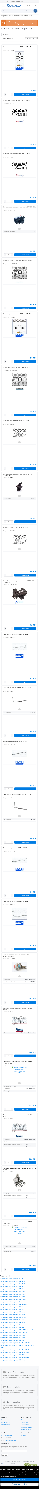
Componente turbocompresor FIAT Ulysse (13, 1360)
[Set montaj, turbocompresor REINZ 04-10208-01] (19, 272)
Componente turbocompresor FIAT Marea (12, 1314)
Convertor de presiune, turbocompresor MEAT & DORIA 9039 (17, 474)
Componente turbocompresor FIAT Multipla (13, 1317)
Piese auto (4, 1420)
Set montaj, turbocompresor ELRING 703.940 (16, 100)
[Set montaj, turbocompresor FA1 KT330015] (19, 433)
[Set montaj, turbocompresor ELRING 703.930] (19, 166)
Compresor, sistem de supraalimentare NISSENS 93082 (17, 1008)
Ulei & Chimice (5, 1422)
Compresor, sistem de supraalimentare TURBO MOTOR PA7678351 (17, 955)
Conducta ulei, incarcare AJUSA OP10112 (15, 848)
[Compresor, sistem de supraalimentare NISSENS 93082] (19, 1020)
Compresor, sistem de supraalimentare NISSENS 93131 (17, 1115)
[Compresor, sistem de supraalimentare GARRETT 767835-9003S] (19, 1073)
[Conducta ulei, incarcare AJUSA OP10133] (19, 913)
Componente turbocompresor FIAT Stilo (12, 1340)
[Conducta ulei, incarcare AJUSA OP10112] (19, 860)
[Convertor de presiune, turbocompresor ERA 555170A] (19, 219)
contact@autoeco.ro (17, 1)
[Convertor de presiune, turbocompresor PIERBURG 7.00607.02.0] (19, 593)
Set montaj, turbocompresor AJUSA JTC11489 (17, 314)
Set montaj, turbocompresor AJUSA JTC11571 (17, 47)
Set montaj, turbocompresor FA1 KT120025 (16, 527)
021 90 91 (5, 1)
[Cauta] (35, 11)
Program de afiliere (26, 1429)
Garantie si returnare (26, 1427)
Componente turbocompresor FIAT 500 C (12, 1281)
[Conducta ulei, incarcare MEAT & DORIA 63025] (19, 700)
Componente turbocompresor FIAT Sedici (12, 1337)
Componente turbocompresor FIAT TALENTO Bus (15, 1349)
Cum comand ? (25, 1422)
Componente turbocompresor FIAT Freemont (13, 1304)
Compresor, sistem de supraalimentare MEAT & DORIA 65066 (19, 1169)
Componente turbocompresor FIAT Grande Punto (15, 1307)
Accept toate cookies (19, 1479)
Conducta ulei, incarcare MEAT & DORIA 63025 (17, 687)
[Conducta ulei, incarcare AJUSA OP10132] (19, 646)
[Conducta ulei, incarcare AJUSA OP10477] (19, 753)
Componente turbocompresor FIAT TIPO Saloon (14, 1357)
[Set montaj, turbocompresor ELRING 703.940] (19, 112)
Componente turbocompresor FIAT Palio (12, 1319)
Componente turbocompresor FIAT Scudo (12, 1335)
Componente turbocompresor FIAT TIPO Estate (14, 1352)
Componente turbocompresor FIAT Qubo (12, 1327)
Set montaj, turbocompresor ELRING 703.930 (16, 153)
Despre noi (24, 1420)
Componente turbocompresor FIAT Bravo (12, 1294)
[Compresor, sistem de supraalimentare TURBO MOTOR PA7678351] (19, 967)
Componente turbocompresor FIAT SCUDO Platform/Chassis (18, 1330)
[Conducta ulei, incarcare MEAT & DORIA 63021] (19, 806)
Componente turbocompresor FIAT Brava (12, 1291)
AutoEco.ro (18, 1461)
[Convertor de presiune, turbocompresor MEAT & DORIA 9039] (19, 486)
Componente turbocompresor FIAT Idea (12, 1309)
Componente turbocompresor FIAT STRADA (13, 1332)
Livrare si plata (25, 1424)
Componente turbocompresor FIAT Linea (12, 1312)
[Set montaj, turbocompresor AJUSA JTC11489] (19, 326)
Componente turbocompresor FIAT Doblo (12, 1296)
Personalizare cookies (19, 1484)
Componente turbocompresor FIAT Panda (12, 1322)
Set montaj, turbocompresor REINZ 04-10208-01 (17, 260)
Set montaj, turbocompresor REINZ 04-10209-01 (17, 367)
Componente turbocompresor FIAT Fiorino (13, 1301)
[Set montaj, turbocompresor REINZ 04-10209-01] (19, 379)
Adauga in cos (25, 94)
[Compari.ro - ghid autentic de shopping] (30, 1466)
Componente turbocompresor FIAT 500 (12, 1278)
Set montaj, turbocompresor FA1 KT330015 (16, 420)
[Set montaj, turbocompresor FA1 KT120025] (19, 539)
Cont (28, 6)
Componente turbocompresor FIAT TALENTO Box (15, 1342)
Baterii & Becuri (5, 1424)
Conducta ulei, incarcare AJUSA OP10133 (15, 901)
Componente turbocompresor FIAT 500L (12, 1286)
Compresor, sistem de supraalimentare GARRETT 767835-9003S (18, 1062)
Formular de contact (6, 1435)
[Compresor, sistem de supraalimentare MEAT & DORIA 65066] (19, 1180)
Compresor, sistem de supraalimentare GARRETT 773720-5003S (18, 1222)
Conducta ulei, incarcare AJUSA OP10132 (15, 634)
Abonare (4, 1455)
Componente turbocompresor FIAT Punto (12, 1325)
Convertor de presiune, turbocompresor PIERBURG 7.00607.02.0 (18, 581)
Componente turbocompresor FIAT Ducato (13, 1299)
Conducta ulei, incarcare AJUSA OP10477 (15, 741)
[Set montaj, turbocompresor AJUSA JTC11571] (19, 59)
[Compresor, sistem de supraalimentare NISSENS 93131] (19, 1127)
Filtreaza (6, 34)
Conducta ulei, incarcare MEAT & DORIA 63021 (17, 794)
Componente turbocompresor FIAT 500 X (12, 1284)
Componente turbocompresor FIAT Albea (12, 1289)
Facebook (23, 1435)
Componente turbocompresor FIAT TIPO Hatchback (16, 1355)
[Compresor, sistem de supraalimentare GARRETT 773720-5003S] (19, 1234)
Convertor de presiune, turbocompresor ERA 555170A (19, 207)
